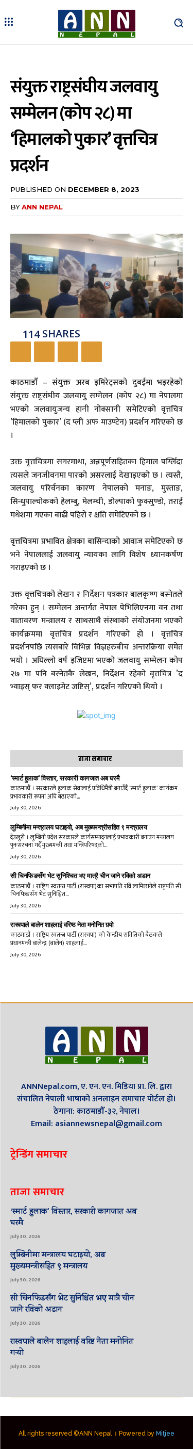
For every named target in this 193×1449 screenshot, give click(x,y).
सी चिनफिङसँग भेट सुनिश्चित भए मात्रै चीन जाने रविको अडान (80, 876)
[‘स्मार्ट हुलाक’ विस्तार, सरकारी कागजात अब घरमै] (167, 1222)
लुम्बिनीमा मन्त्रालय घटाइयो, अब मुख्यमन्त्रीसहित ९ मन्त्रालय (78, 827)
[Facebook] (20, 351)
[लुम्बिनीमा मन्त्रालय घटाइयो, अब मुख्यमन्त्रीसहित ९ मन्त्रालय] (167, 1265)
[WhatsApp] (91, 351)
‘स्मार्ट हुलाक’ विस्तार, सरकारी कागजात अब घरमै (64, 778)
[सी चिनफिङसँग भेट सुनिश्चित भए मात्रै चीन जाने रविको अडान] (167, 1309)
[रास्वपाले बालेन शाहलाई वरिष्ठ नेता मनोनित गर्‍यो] (167, 1352)
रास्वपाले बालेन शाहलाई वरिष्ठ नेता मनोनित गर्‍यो (62, 925)
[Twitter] (44, 351)
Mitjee (165, 1433)
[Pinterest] (68, 351)
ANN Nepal (42, 207)
